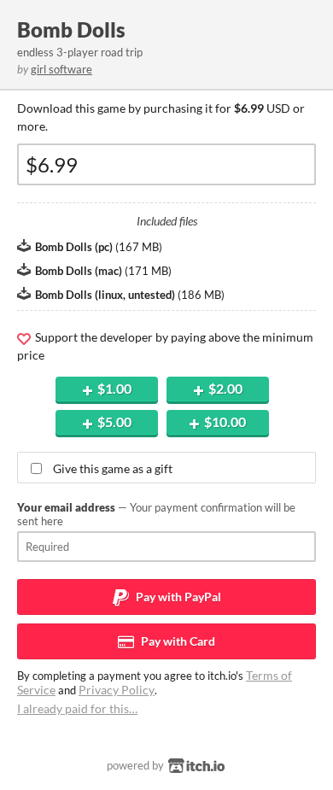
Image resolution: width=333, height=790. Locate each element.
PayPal (177, 596)
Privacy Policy (117, 689)
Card (176, 641)
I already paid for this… (77, 708)
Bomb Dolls (71, 29)
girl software (61, 69)
